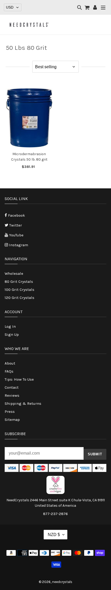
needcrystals (62, 582)
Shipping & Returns (23, 403)
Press (10, 411)
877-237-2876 (55, 513)
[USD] (12, 7)
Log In (10, 326)
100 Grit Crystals (19, 289)
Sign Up (12, 334)
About (10, 363)
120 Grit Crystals (19, 297)
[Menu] (103, 8)
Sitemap (12, 419)
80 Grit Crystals (19, 281)
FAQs (9, 371)
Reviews (12, 395)
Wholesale (14, 273)
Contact (12, 387)
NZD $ (54, 534)
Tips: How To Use (19, 379)
